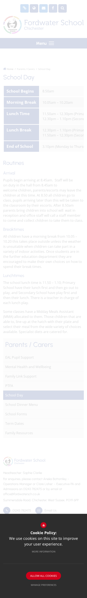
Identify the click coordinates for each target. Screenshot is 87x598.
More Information (43, 551)
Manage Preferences (43, 584)
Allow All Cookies (43, 576)
